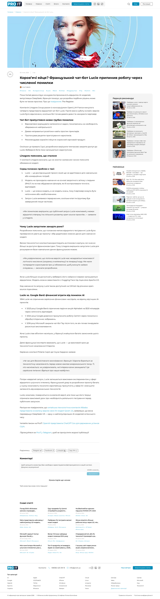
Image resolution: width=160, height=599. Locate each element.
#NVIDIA (78, 515)
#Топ (54, 541)
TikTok (35, 583)
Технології (140, 586)
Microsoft (140, 580)
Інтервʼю (88, 583)
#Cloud (50, 541)
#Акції (77, 552)
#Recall (29, 541)
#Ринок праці (80, 529)
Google (9, 580)
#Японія (67, 515)
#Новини (23, 91)
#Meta (21, 527)
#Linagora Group (38, 91)
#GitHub (62, 91)
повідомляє (56, 101)
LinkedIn (98, 4)
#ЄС (93, 91)
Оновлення (63, 586)
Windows (62, 583)
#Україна (81, 541)
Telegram (102, 4)
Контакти (66, 4)
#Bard (55, 91)
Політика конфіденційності (143, 595)
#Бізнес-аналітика (59, 515)
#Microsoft (23, 541)
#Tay (80, 91)
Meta (112, 580)
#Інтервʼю (50, 515)
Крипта (9, 586)
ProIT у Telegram (43, 432)
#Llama (26, 527)
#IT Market (89, 527)
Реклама (88, 586)
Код (138, 583)
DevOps (113, 578)
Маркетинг (37, 586)
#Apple (50, 552)
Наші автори (126, 568)
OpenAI (9, 583)
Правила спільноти (125, 595)
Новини (39, 4)
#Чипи (83, 515)
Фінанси (36, 588)
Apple (35, 578)
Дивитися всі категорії (119, 588)
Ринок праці (115, 586)
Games (139, 578)
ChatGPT (62, 578)
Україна (10, 588)
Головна (29, 4)
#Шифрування (60, 541)
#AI (29, 91)
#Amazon (87, 541)
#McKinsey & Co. (80, 527)
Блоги (56, 4)
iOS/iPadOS (37, 580)
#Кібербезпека (24, 515)
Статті (48, 4)
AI (8, 578)
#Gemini (87, 91)
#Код (36, 515)
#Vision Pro (55, 552)
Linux (87, 580)
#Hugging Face (72, 91)
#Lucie (48, 91)
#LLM (56, 527)
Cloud (87, 578)
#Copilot (31, 552)
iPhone (61, 580)
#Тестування (62, 527)
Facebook (95, 4)
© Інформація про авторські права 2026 (20, 595)
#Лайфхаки (51, 527)
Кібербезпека (115, 583)
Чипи (87, 588)
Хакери (61, 588)
